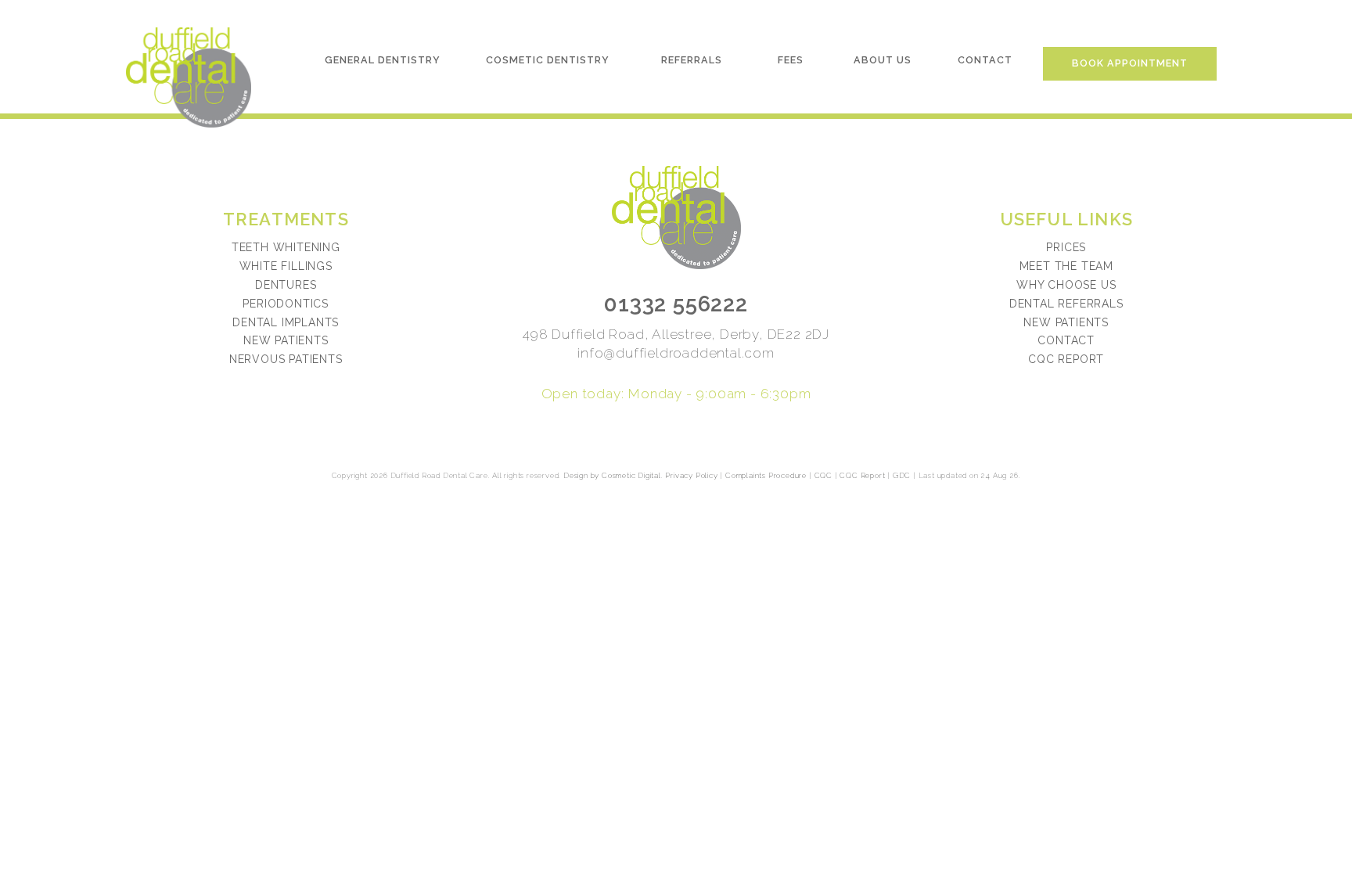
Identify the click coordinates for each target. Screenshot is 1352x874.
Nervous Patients (286, 359)
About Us (883, 60)
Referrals (691, 60)
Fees (791, 60)
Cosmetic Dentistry (547, 60)
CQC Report (1066, 359)
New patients (1066, 322)
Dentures (285, 285)
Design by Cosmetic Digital (612, 475)
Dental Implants (285, 322)
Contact (985, 60)
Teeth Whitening (286, 247)
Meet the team (1066, 266)
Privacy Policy (691, 475)
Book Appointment (1130, 63)
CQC (823, 475)
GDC (902, 475)
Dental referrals (1066, 303)
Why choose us (1066, 285)
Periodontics (286, 303)
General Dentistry (382, 60)
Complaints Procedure (766, 475)
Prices (1066, 247)
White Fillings (286, 266)
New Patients (286, 340)
